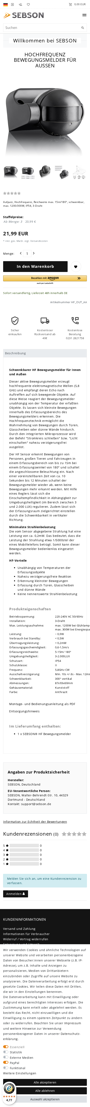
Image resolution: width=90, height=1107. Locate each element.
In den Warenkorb (35, 266)
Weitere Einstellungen (19, 1073)
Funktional (18, 1068)
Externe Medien (21, 1058)
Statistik (16, 1052)
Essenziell (17, 1047)
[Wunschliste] (27, 4)
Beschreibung (15, 353)
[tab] (45, 353)
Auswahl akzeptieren (45, 1099)
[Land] (6, 4)
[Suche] (83, 28)
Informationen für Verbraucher (26, 934)
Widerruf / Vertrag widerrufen (25, 939)
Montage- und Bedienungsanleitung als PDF (42, 704)
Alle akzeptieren (45, 1082)
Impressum (72, 1023)
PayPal (14, 1063)
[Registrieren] (20, 4)
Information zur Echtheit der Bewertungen (35, 822)
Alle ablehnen (45, 1091)
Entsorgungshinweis (24, 711)
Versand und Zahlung (19, 929)
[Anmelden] (12, 4)
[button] (45, 280)
